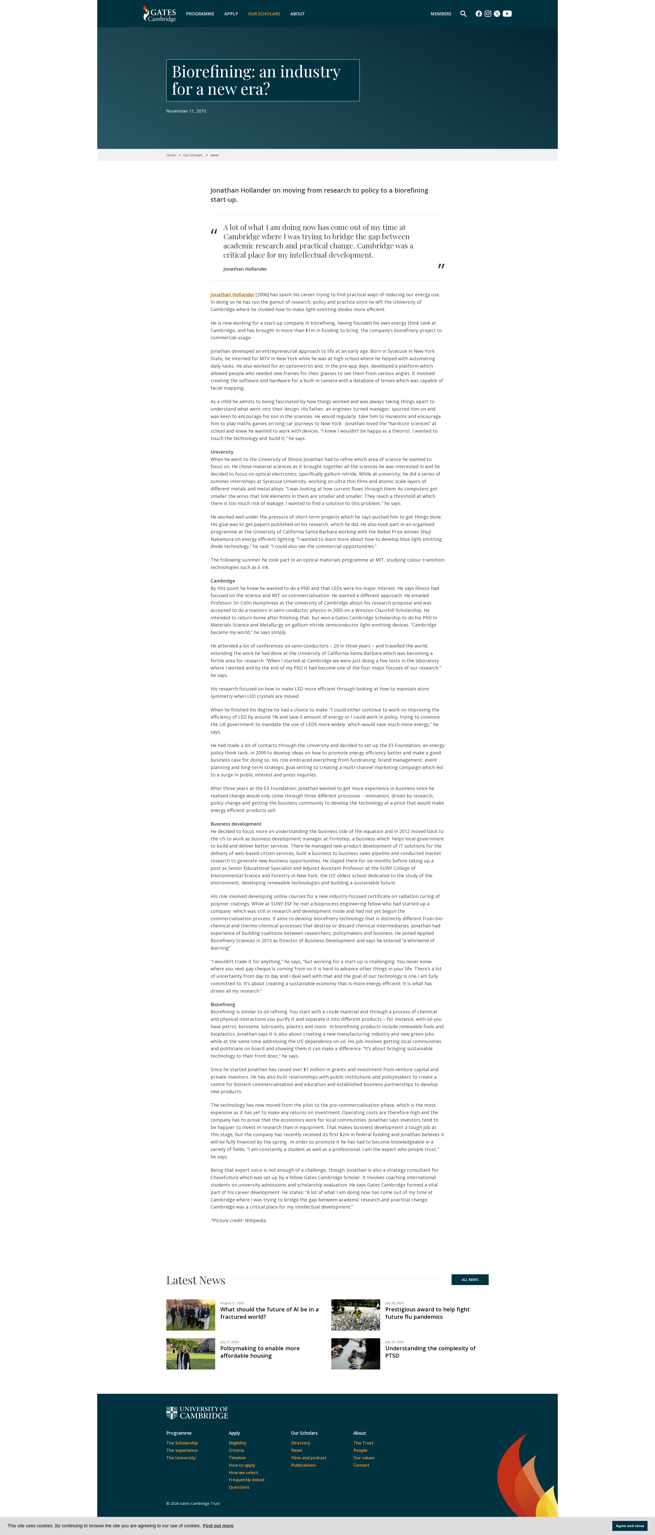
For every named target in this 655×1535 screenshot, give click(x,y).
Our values (364, 1458)
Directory (300, 1443)
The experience (182, 1450)
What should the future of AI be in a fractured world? (269, 1313)
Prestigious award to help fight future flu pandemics (427, 1313)
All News (470, 1279)
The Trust (363, 1443)
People (360, 1450)
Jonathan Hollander (232, 294)
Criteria (236, 1450)
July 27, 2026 (229, 1342)
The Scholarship (182, 1443)
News (214, 155)
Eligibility (238, 1443)
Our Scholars (264, 14)
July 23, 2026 (394, 1342)
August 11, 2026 (232, 1303)
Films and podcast (309, 1458)
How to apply (242, 1465)
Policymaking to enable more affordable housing (260, 1351)
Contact (361, 1465)
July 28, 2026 (394, 1303)
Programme (200, 14)
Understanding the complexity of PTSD (430, 1351)
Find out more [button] (218, 1525)
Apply (231, 14)
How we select (243, 1472)
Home (171, 155)
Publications (303, 1465)
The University (181, 1458)
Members (441, 14)
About (297, 14)
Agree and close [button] (630, 1526)
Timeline (237, 1458)
